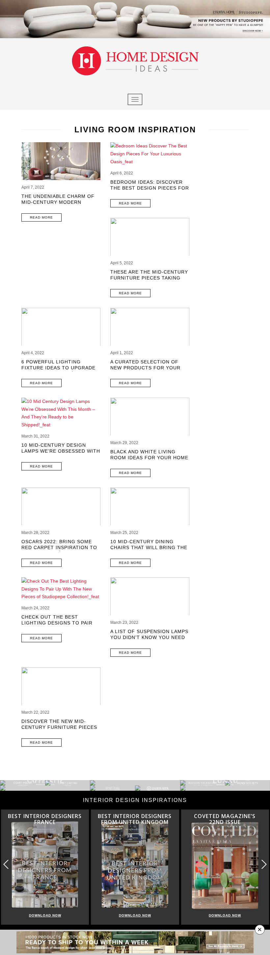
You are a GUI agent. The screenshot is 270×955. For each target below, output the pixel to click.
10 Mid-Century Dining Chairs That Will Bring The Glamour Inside (148, 547)
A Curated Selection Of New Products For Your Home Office (145, 367)
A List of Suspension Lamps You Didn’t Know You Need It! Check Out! (149, 637)
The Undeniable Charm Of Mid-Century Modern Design (57, 202)
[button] (263, 864)
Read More (41, 217)
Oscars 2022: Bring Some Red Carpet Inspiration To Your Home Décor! (59, 547)
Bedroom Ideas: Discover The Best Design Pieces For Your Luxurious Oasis (149, 188)
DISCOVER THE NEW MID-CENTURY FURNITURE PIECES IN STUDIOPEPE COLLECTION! (59, 727)
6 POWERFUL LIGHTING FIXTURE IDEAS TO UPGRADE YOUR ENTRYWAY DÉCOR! (58, 367)
